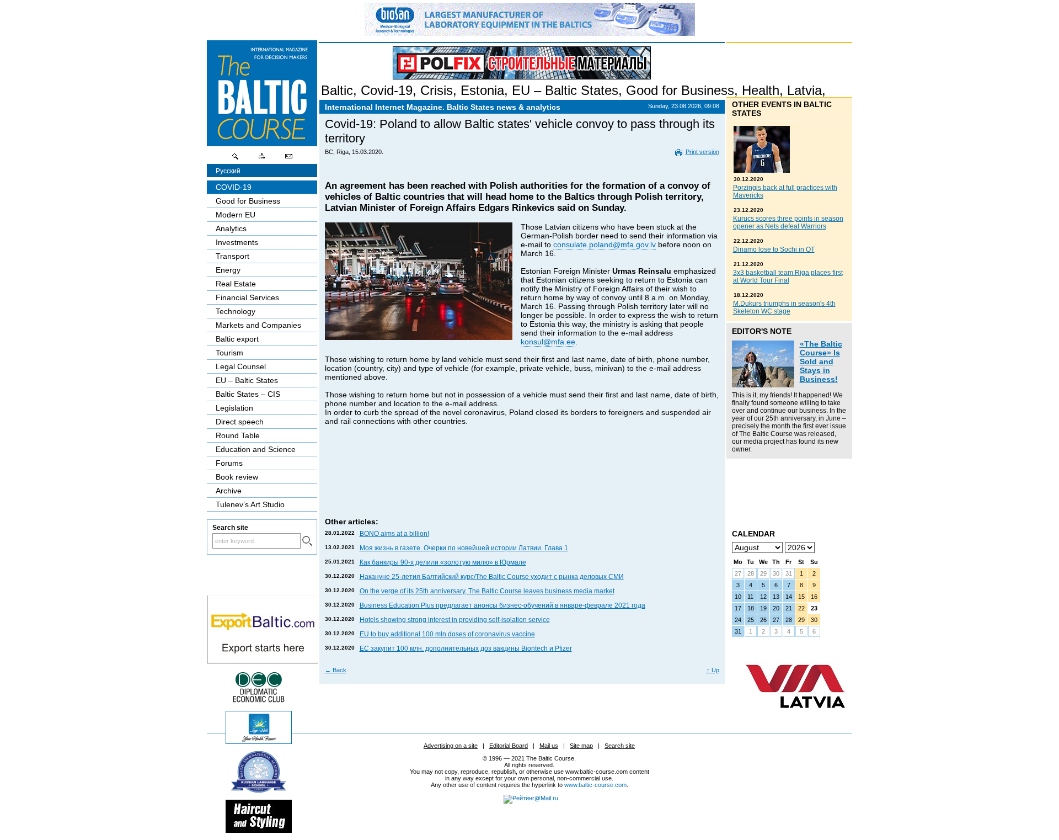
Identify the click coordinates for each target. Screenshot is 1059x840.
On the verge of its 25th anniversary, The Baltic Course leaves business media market (487, 591)
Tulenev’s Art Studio (250, 504)
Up (713, 670)
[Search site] (235, 159)
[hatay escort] (262, 660)
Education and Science (256, 449)
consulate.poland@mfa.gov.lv (604, 244)
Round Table (238, 435)
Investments (237, 242)
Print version (702, 151)
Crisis (436, 90)
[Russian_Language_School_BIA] (258, 789)
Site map (581, 745)
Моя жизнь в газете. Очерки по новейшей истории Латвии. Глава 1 (464, 548)
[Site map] (262, 159)
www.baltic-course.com (595, 784)
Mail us (548, 745)
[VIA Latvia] (795, 718)
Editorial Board (508, 745)
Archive (229, 490)
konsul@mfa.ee (548, 341)
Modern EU (235, 214)
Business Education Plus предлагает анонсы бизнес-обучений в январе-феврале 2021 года (502, 605)
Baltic (337, 90)
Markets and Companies (258, 325)
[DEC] (259, 701)
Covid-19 (387, 90)
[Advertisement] (522, 482)
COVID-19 (234, 187)
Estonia (482, 90)
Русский (228, 171)
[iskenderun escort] (259, 830)
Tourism (229, 352)
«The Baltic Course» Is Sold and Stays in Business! (821, 361)
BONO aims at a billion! (394, 534)
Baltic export (237, 338)
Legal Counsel (241, 366)
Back (335, 670)
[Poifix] (522, 63)
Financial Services (247, 297)
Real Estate (236, 283)
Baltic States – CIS (248, 394)
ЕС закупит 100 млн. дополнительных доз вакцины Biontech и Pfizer (466, 648)
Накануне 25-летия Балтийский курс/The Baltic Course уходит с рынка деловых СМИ (492, 577)
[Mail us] (288, 159)
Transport (232, 256)
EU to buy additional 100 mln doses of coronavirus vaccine (447, 634)
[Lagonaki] (259, 741)
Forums (229, 463)
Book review (237, 476)
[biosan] (529, 33)
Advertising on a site (451, 745)
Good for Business (680, 90)
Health (760, 90)
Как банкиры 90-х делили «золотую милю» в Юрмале (443, 562)
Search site (620, 745)
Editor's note (761, 331)
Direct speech (240, 421)
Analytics (231, 228)
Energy (228, 269)
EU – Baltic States (565, 90)
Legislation (234, 407)
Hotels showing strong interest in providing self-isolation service (455, 620)
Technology (235, 311)
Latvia (804, 90)
